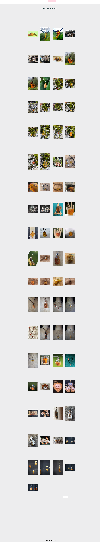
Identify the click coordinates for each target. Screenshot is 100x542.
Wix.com (55, 540)
